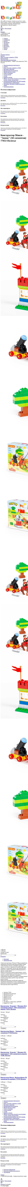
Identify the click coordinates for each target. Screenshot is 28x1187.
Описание (6, 959)
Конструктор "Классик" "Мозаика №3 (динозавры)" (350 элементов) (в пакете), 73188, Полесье (14, 1053)
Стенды (6, 66)
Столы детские (7, 74)
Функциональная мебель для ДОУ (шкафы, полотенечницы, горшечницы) (15, 82)
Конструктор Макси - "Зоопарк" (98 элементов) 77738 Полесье (12, 1032)
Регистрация (8, 28)
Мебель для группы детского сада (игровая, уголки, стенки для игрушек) (15, 79)
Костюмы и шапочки (9, 69)
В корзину (3, 956)
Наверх (2, 1174)
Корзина (3, 32)
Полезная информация (9, 1169)
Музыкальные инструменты (11, 70)
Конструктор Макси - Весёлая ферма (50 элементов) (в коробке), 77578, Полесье (14, 1078)
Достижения (7, 1172)
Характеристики (8, 960)
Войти (2, 28)
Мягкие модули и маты (9, 72)
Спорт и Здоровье (8, 73)
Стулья (5, 76)
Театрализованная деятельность (12, 65)
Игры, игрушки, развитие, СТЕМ (12, 68)
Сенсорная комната (8, 86)
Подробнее (3, 97)
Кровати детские (8, 77)
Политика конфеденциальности (12, 1171)
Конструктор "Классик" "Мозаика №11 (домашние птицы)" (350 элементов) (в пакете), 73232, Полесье (14, 1007)
